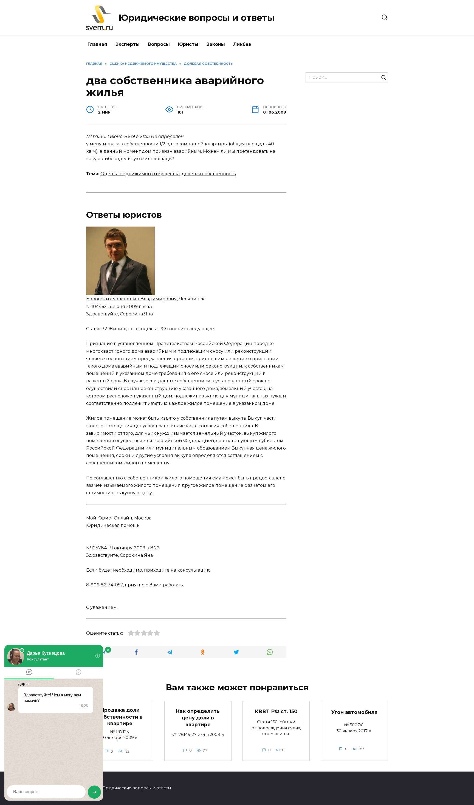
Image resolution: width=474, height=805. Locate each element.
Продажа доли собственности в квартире (120, 716)
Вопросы (159, 44)
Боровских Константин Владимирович (131, 298)
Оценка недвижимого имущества (140, 173)
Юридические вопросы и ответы (197, 17)
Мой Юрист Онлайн (109, 518)
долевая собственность (209, 173)
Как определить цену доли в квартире (198, 717)
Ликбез (242, 44)
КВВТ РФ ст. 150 (276, 711)
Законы (216, 44)
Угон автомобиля (354, 712)
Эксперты (127, 44)
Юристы (188, 44)
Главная (97, 44)
